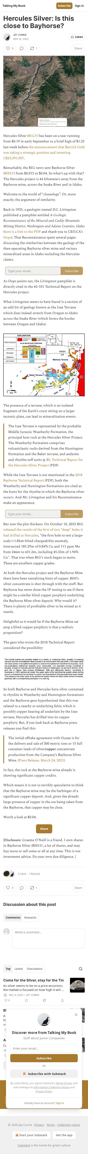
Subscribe (64, 6)
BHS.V (9, 173)
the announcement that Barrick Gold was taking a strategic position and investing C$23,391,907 (44, 152)
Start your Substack (33, 1135)
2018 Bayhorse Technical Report (42, 477)
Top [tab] (8, 969)
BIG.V (32, 136)
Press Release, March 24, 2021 (41, 760)
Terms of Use (64, 1083)
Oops (7, 237)
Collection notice (68, 1125)
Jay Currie (20, 34)
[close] (76, 1014)
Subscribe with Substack (47, 1074)
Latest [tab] (19, 969)
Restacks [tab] (30, 917)
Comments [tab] (13, 917)
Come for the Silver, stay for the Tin (33, 980)
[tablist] (21, 917)
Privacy (39, 1125)
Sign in (79, 6)
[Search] (81, 969)
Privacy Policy (44, 1091)
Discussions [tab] (34, 969)
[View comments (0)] (22, 48)
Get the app (64, 1135)
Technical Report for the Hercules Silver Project (45, 462)
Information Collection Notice (52, 1087)
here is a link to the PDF (22, 231)
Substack (24, 1145)
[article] (44, 990)
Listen (79, 37)
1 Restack (34, 874)
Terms (50, 1125)
